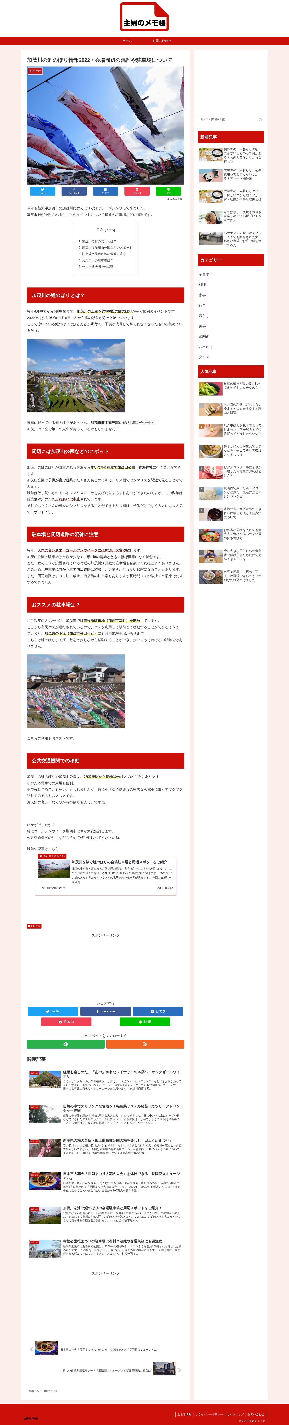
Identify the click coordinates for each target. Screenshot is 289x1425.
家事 (202, 295)
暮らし (204, 316)
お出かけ (35, 926)
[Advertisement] (105, 966)
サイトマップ (235, 1414)
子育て (204, 274)
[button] (260, 120)
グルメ (204, 357)
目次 (99, 230)
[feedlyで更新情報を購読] (66, 1044)
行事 (202, 305)
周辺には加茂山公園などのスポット (107, 247)
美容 (202, 326)
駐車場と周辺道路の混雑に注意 (104, 254)
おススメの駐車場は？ (97, 260)
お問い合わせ (256, 1414)
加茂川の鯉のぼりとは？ (99, 241)
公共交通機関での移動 (97, 266)
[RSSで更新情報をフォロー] (145, 1044)
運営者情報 (184, 1414)
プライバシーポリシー (209, 1414)
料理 (202, 285)
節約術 (204, 336)
